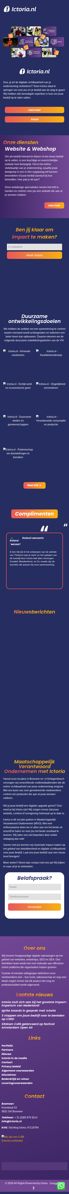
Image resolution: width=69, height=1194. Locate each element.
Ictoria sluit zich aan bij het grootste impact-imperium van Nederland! (34, 1004)
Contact (7, 1062)
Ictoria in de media (14, 1058)
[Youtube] (55, 1166)
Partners (7, 1050)
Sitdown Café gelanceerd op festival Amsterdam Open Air (28, 1025)
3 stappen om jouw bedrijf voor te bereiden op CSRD (33, 1017)
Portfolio (7, 1046)
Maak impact (34, 255)
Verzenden (34, 907)
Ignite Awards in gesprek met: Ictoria (29, 1011)
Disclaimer (9, 1075)
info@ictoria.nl (12, 1121)
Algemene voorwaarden (18, 1070)
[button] (4, 561)
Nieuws (6, 1054)
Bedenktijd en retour (15, 1079)
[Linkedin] (63, 1166)
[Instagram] (47, 1166)
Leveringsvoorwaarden (17, 1083)
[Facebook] (39, 1166)
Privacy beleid (11, 1066)
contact (35, 862)
